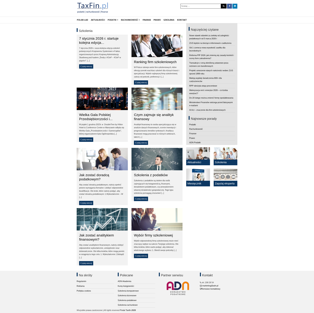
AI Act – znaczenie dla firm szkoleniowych (207, 110)
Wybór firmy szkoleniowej (153, 235)
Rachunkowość (129, 20)
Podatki (112, 20)
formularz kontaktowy (211, 289)
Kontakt (182, 20)
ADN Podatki (195, 142)
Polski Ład (82, 20)
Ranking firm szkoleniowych (155, 62)
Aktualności (98, 20)
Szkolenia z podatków (151, 175)
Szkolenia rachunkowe (128, 305)
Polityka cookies (84, 291)
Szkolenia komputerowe (128, 291)
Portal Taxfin (125, 310)
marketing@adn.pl (210, 286)
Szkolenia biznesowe (127, 295)
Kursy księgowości (126, 286)
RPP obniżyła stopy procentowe (203, 86)
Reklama (81, 286)
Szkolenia (169, 20)
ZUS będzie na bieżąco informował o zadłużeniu (210, 43)
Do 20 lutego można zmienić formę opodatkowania (211, 98)
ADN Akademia (124, 281)
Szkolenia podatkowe (127, 300)
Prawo (157, 20)
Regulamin (81, 281)
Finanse (147, 20)
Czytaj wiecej (86, 66)
